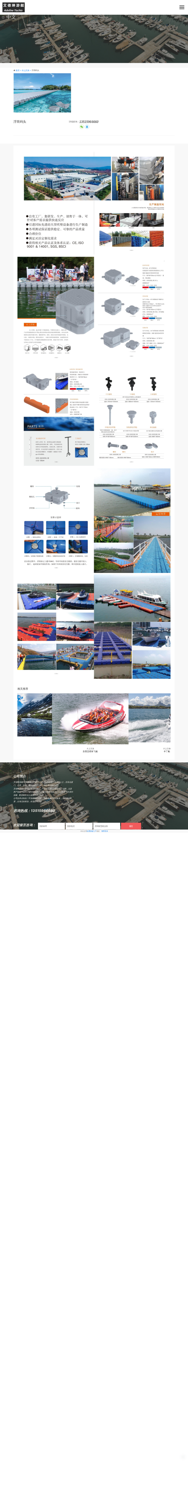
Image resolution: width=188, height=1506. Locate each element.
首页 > (19, 70)
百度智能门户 (91, 831)
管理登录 (104, 831)
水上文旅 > (27, 70)
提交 (131, 826)
